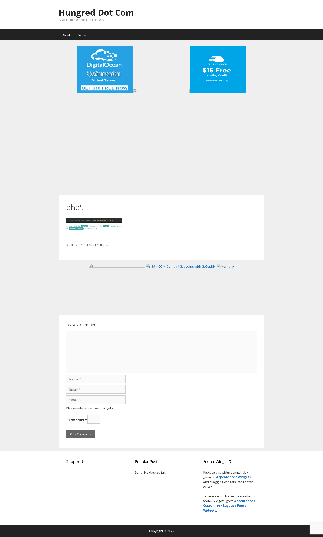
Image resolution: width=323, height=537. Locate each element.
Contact (82, 35)
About (66, 35)
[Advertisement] (161, 164)
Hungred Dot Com (96, 12)
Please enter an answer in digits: (89, 408)
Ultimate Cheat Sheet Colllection (90, 245)
